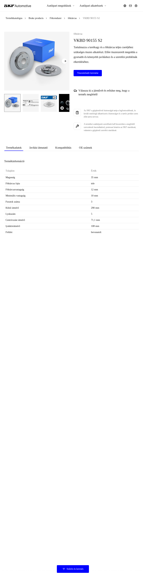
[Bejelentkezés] (136, 6)
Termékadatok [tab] (14, 147)
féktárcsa (72, 18)
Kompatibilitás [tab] (63, 147)
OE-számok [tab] (85, 147)
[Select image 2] (31, 103)
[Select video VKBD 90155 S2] (68, 103)
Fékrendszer (56, 18)
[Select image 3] (49, 103)
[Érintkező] (130, 6)
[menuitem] (60, 5)
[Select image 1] (12, 103)
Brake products (36, 18)
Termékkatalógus (14, 18)
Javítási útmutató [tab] (38, 147)
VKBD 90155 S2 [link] (91, 18)
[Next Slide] (64, 61)
